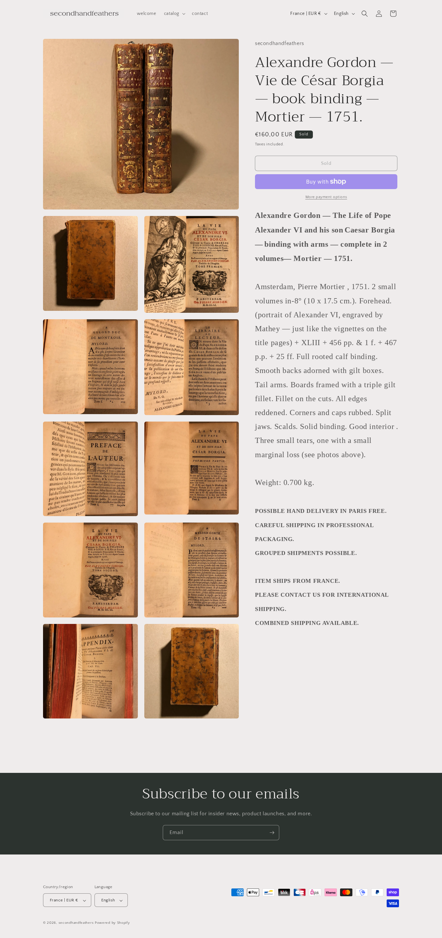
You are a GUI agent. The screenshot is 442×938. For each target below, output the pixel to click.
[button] (174, 13)
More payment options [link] (326, 197)
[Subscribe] (272, 832)
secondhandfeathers (76, 923)
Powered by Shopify (112, 923)
